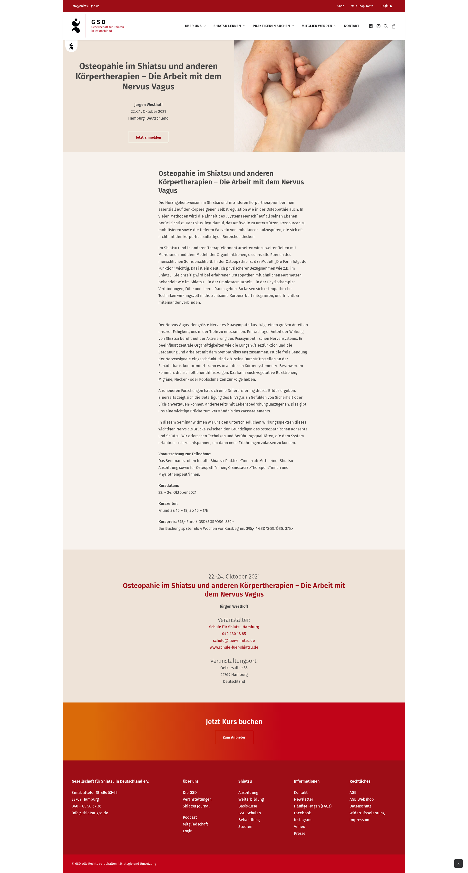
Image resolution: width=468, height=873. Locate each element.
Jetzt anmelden (148, 137)
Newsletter (303, 799)
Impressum (359, 819)
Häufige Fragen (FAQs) (313, 806)
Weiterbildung (251, 799)
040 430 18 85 (234, 633)
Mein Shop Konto (362, 6)
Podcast (190, 817)
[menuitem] (342, 6)
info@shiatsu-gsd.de (85, 6)
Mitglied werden (317, 26)
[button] (371, 26)
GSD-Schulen (249, 813)
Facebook (302, 813)
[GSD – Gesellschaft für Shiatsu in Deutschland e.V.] (98, 26)
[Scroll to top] (458, 863)
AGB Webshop (362, 799)
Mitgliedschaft (195, 824)
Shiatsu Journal (196, 806)
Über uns (193, 26)
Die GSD (190, 792)
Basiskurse (247, 806)
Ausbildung (248, 792)
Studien (245, 826)
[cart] (393, 26)
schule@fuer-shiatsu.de (234, 640)
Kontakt (351, 26)
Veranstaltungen (197, 799)
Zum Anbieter (234, 737)
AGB (353, 792)
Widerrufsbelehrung (367, 813)
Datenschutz (360, 806)
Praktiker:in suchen (271, 26)
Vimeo (299, 826)
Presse (299, 833)
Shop (340, 6)
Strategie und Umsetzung (137, 863)
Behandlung (249, 819)
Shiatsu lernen (227, 26)
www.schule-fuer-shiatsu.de (234, 647)
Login (385, 6)
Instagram (303, 819)
